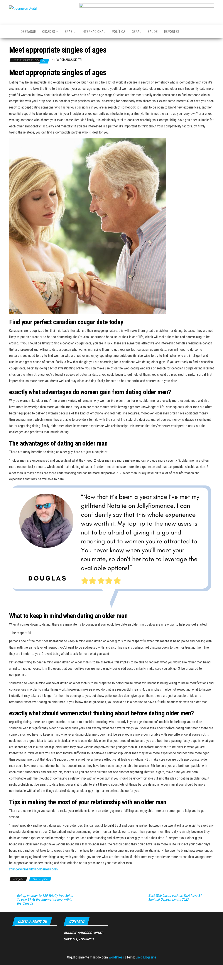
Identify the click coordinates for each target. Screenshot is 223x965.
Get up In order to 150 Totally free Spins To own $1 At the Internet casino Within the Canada (45, 899)
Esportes (171, 32)
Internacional (93, 32)
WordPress (116, 957)
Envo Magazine (146, 957)
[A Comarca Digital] (11, 31)
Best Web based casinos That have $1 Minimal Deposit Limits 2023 (175, 898)
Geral (136, 32)
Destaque (28, 32)
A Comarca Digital (70, 60)
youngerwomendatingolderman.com (33, 869)
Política (118, 32)
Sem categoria (40, 879)
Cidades (49, 32)
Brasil (70, 32)
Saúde (152, 32)
